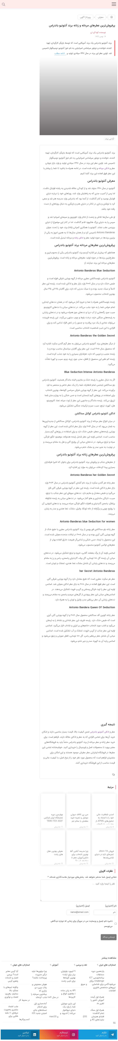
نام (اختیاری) (111, 906)
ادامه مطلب (59, 53)
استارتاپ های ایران (107, 965)
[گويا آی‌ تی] (59, 5)
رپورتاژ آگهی (85, 17)
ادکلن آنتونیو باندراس (99, 732)
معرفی (100, 17)
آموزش (54, 965)
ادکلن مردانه (104, 168)
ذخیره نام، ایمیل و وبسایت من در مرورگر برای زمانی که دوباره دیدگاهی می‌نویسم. (82, 923)
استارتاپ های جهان (21, 965)
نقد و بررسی (81, 965)
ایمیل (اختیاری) (83, 906)
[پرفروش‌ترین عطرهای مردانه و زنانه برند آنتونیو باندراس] (78, 96)
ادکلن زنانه (78, 238)
